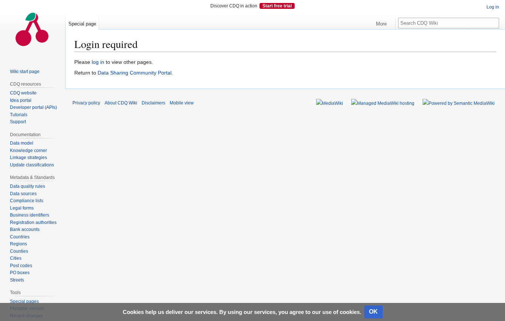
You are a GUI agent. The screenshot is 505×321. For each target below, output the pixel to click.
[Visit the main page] (32, 29)
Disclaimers (153, 103)
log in (98, 62)
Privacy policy (86, 103)
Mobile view (182, 103)
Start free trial (277, 5)
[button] (384, 22)
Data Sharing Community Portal (135, 73)
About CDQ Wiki (121, 103)
